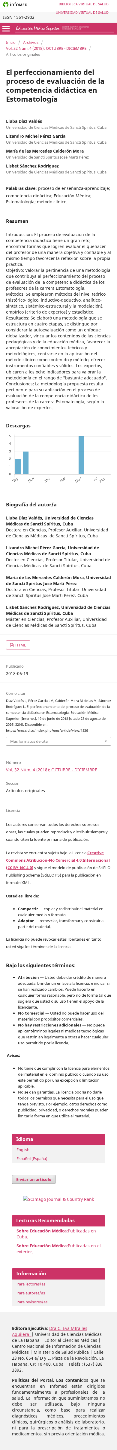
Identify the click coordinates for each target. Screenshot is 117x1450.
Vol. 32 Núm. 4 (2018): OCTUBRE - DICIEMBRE (46, 48)
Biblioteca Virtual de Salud (84, 4)
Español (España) (31, 1158)
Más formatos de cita (29, 741)
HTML (20, 645)
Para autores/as (30, 1293)
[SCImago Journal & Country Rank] (58, 1199)
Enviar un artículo (33, 1179)
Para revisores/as (31, 1302)
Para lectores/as (30, 1284)
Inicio (11, 42)
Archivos (30, 42)
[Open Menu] (6, 29)
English (22, 1149)
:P (43, 1246)
